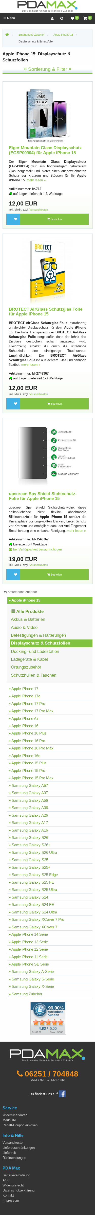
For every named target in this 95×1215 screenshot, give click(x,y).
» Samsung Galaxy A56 (28, 800)
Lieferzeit (9, 1153)
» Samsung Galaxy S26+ (29, 845)
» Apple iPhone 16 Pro (27, 741)
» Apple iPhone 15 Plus (28, 763)
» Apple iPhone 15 (24, 600)
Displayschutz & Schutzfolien (36, 41)
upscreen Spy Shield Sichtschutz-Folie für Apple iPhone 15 (43, 496)
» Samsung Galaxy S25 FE (31, 882)
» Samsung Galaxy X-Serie (31, 986)
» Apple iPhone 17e (24, 696)
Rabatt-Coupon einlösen (20, 1125)
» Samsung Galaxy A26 (28, 815)
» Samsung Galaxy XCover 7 (33, 927)
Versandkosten (38, 209)
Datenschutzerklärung (18, 1190)
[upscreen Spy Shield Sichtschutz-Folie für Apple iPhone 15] (47, 455)
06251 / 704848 (51, 1073)
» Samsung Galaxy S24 (28, 897)
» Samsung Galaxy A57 (28, 785)
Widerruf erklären (15, 1115)
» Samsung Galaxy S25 (28, 860)
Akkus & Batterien (28, 619)
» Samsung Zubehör (25, 994)
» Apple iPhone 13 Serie (28, 942)
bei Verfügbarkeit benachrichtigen (37, 549)
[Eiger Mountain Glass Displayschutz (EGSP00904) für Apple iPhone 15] (47, 114)
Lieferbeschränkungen (19, 1148)
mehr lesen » (36, 180)
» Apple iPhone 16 (23, 726)
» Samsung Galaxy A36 (28, 808)
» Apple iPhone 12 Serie (28, 949)
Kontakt (8, 1195)
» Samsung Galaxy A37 (28, 793)
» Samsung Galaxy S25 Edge (33, 875)
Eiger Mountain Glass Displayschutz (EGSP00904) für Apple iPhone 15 (45, 150)
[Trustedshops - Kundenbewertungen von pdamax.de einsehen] (29, 1018)
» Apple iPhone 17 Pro (27, 703)
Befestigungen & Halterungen (38, 635)
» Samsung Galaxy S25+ (29, 867)
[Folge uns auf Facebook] (47, 1093)
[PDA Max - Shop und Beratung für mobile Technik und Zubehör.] (7, 34)
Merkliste (9, 1120)
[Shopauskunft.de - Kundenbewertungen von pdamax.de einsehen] (48, 1018)
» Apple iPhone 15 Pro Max (31, 778)
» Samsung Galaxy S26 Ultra (33, 852)
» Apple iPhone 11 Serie (28, 957)
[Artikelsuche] (62, 18)
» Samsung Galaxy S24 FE (31, 904)
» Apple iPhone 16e (24, 755)
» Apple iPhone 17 (23, 688)
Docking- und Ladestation (35, 651)
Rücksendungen (14, 1158)
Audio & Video (24, 627)
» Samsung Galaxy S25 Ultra (33, 889)
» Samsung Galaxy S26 (28, 837)
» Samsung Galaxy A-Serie (31, 971)
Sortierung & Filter (47, 69)
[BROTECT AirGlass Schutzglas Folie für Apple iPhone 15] (47, 271)
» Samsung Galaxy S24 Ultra (33, 912)
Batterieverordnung (16, 1175)
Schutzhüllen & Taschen (33, 675)
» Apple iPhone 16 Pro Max (31, 748)
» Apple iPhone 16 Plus (28, 733)
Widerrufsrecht (13, 1185)
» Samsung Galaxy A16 (28, 830)
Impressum (11, 1200)
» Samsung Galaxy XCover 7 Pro (36, 919)
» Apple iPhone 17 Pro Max (31, 711)
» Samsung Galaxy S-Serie (31, 979)
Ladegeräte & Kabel (29, 659)
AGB (6, 1180)
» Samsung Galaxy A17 (28, 822)
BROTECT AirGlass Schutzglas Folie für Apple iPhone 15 (45, 312)
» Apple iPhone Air (24, 718)
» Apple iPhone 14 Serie (28, 934)
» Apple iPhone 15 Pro (27, 770)
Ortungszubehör (26, 667)
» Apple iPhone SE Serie (29, 964)
